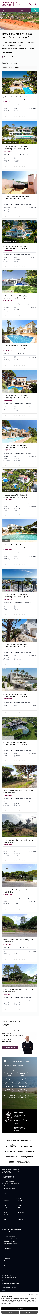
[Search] (35, 10)
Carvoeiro (20, 1200)
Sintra (5, 1217)
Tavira (19, 1217)
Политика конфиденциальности (11, 1183)
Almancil (6, 1200)
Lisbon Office (7, 1231)
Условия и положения (9, 1181)
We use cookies (6, 1296)
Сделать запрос (30, 92)
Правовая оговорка (8, 1185)
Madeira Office (8, 1246)
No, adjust (29, 1312)
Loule (19, 1207)
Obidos (19, 1210)
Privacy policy (33, 1294)
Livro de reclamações (9, 1188)
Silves (19, 1214)
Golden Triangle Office (9, 1236)
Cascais (6, 1203)
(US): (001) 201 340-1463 (10, 1277)
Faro (5, 1205)
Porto (5, 1212)
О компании (7, 1258)
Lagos (19, 1205)
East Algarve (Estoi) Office (10, 1243)
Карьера (6, 1263)
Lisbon (6, 1207)
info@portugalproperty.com (11, 1283)
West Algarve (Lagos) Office (11, 1238)
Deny (10, 1312)
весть (5, 1265)
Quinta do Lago (21, 1212)
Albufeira (6, 1198)
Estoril (19, 1203)
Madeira (6, 1210)
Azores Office (7, 1248)
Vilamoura (20, 1219)
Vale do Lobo (7, 1219)
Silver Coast (7, 1214)
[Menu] (35, 4)
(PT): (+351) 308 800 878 (10, 1280)
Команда (6, 1260)
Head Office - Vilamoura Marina (12, 1229)
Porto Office (7, 1234)
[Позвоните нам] (30, 4)
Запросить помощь (10, 1047)
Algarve (19, 1198)
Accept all (19, 1308)
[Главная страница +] (12, 4)
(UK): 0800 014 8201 (9, 1275)
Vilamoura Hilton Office (10, 1241)
